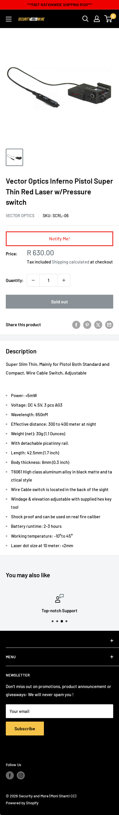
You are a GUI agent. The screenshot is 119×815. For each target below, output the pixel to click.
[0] (108, 18)
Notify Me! (59, 238)
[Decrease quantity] (33, 280)
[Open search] (85, 19)
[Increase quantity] (64, 280)
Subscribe (24, 728)
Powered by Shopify (22, 803)
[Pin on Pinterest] (87, 324)
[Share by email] (109, 324)
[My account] (97, 19)
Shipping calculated (70, 261)
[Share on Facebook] (76, 324)
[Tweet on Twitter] (98, 324)
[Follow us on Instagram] (21, 775)
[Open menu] (9, 19)
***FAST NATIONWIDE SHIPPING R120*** (59, 4)
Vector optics (20, 215)
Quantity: (14, 280)
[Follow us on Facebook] (10, 775)
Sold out (59, 301)
